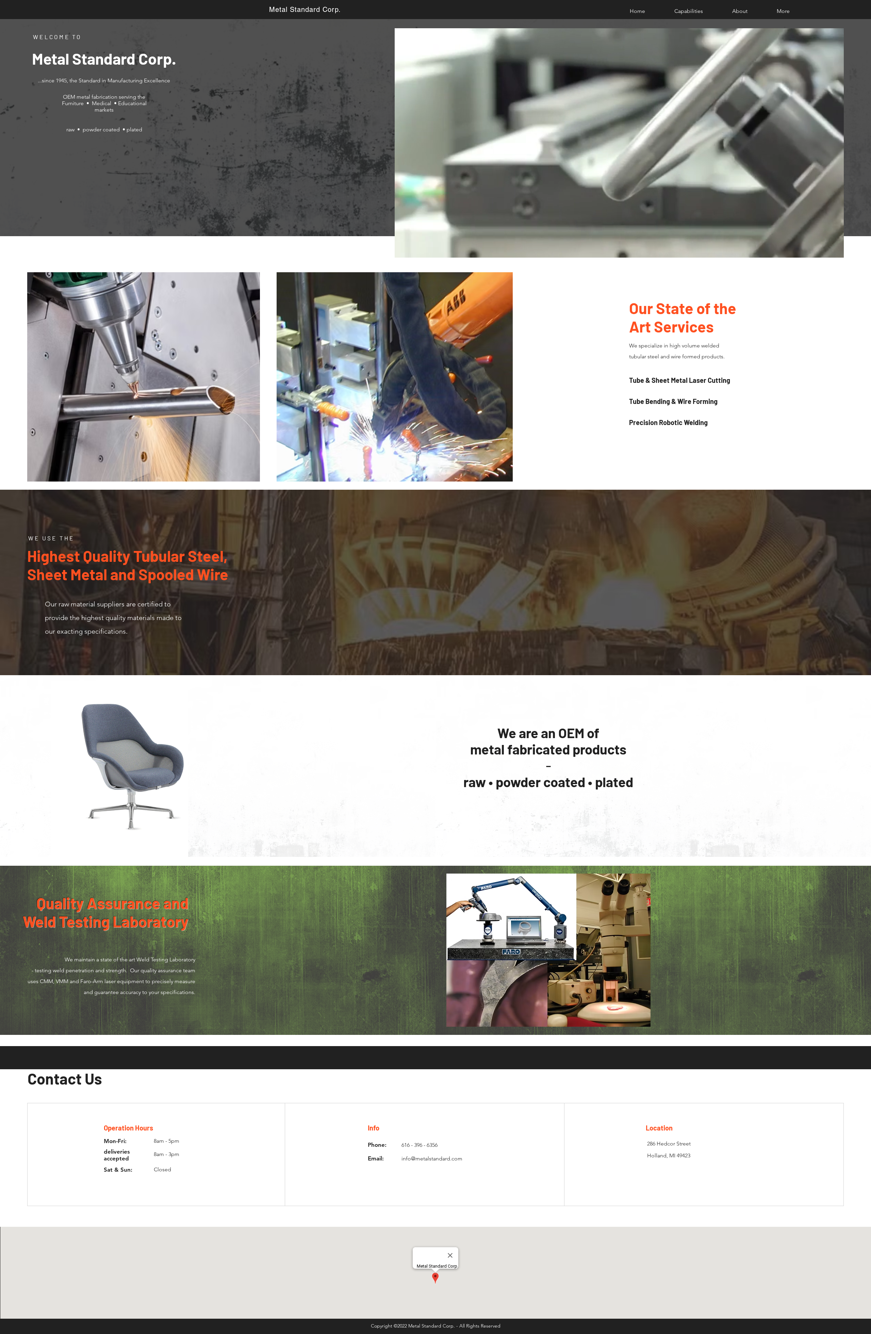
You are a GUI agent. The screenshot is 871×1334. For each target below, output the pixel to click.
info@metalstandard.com (431, 1158)
